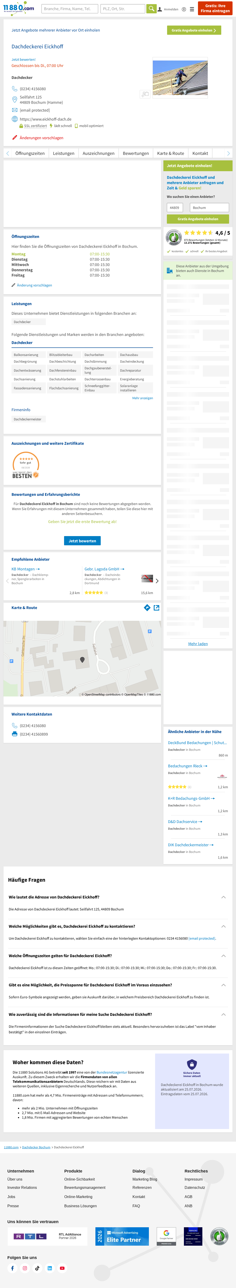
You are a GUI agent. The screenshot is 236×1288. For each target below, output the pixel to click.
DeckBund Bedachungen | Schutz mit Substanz (198, 742)
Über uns (14, 1179)
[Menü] (194, 8)
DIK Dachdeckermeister (188, 844)
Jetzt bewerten (82, 540)
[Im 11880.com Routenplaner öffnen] (147, 606)
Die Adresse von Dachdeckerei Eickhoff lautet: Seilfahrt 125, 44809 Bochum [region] (66, 909)
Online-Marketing (78, 1197)
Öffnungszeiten (30, 153)
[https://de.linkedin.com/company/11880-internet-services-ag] (50, 1268)
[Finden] (151, 8)
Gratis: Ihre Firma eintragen (215, 8)
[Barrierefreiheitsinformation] (186, 8)
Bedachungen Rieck (185, 765)
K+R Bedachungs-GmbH (189, 798)
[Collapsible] (223, 897)
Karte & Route (170, 153)
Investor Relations (22, 1188)
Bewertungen (136, 153)
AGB (188, 1197)
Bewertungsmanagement (84, 1188)
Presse (13, 1206)
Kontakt (200, 153)
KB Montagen (23, 569)
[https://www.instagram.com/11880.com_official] (25, 1268)
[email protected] (202, 938)
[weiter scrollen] (228, 153)
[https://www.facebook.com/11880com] (12, 1268)
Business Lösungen (80, 1206)
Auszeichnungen (99, 153)
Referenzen (142, 1188)
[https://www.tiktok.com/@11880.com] (37, 1268)
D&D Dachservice (182, 821)
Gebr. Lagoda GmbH (102, 569)
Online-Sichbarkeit (79, 1179)
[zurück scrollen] (7, 153)
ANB (188, 1206)
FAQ (136, 1206)
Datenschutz (195, 1188)
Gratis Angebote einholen (192, 30)
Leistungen (63, 153)
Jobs (11, 1197)
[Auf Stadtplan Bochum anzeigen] (156, 607)
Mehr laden (198, 643)
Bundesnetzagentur (112, 1072)
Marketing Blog (145, 1179)
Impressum (194, 1179)
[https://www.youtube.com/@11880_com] (62, 1268)
